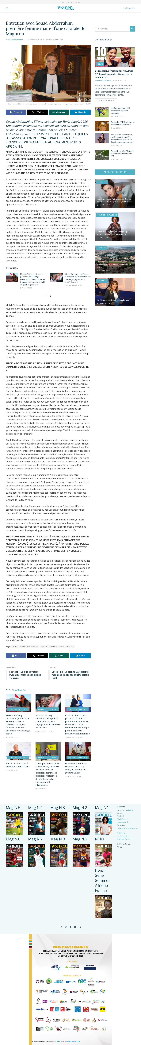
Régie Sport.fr (122, 819)
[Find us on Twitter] (61, 926)
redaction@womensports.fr (128, 828)
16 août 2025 (12, 770)
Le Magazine (129, 8)
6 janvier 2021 (104, 205)
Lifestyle (102, 182)
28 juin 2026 (117, 160)
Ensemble (102, 281)
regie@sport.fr (122, 822)
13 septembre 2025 (74, 285)
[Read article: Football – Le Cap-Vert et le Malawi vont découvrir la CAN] (102, 155)
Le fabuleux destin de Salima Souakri (113, 300)
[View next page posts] (51, 296)
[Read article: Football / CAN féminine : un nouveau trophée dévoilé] (102, 126)
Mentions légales (123, 839)
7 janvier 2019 (104, 238)
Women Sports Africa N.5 (62, 647)
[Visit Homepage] (66, 8)
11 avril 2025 (42, 789)
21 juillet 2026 (120, 81)
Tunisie (44, 647)
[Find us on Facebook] (70, 926)
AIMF (15, 647)
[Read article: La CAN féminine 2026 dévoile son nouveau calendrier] (102, 112)
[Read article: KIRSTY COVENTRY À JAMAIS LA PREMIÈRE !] (18, 751)
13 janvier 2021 (104, 270)
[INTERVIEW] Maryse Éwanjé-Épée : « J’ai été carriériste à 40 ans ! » (114, 232)
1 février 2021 (104, 303)
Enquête (102, 248)
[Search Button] (132, 29)
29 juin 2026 (117, 146)
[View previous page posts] (46, 296)
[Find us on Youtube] (75, 926)
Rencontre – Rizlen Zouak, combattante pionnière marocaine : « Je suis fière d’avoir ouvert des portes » (122, 138)
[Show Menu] (7, 8)
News (100, 64)
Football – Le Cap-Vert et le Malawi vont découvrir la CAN (122, 153)
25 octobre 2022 (34, 40)
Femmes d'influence (54, 40)
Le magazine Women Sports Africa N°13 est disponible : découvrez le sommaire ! (114, 73)
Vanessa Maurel (15, 40)
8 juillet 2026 (118, 117)
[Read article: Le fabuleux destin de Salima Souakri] (115, 292)
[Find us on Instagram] (66, 926)
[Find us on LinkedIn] (80, 926)
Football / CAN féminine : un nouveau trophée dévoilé (123, 123)
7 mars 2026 (26, 288)
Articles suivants (107, 100)
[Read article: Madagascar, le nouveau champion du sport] (115, 259)
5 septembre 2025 (74, 737)
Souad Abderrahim (29, 647)
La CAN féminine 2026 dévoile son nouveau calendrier (120, 110)
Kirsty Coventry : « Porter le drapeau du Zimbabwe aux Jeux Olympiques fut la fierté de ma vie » (77, 278)
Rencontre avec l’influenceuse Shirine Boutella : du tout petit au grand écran (114, 200)
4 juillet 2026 (118, 128)
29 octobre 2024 (73, 776)
